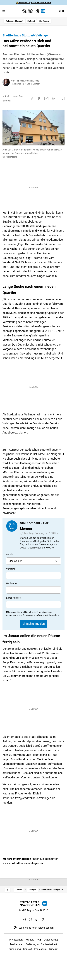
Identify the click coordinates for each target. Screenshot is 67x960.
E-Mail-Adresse (13, 598)
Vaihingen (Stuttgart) (14, 21)
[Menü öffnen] (3, 11)
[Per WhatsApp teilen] (53, 98)
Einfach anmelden (33, 623)
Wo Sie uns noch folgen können (36, 927)
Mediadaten (16, 944)
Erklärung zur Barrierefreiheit (41, 944)
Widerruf (53, 949)
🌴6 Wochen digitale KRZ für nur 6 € (33, 2)
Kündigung (15, 949)
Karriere (30, 939)
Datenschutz (51, 939)
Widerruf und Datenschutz (48, 615)
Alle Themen (44, 21)
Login (62, 11)
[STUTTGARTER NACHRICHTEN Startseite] (33, 11)
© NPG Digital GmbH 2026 (33, 910)
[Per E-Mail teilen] (46, 98)
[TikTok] (36, 919)
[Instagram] (24, 919)
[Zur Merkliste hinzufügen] (62, 98)
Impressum (40, 949)
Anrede (9, 554)
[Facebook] (42, 919)
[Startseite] (7, 890)
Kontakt (27, 949)
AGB (39, 939)
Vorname (10, 569)
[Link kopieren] (31, 98)
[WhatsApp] (30, 919)
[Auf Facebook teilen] (39, 98)
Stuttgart (31, 21)
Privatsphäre (16, 939)
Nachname (11, 583)
